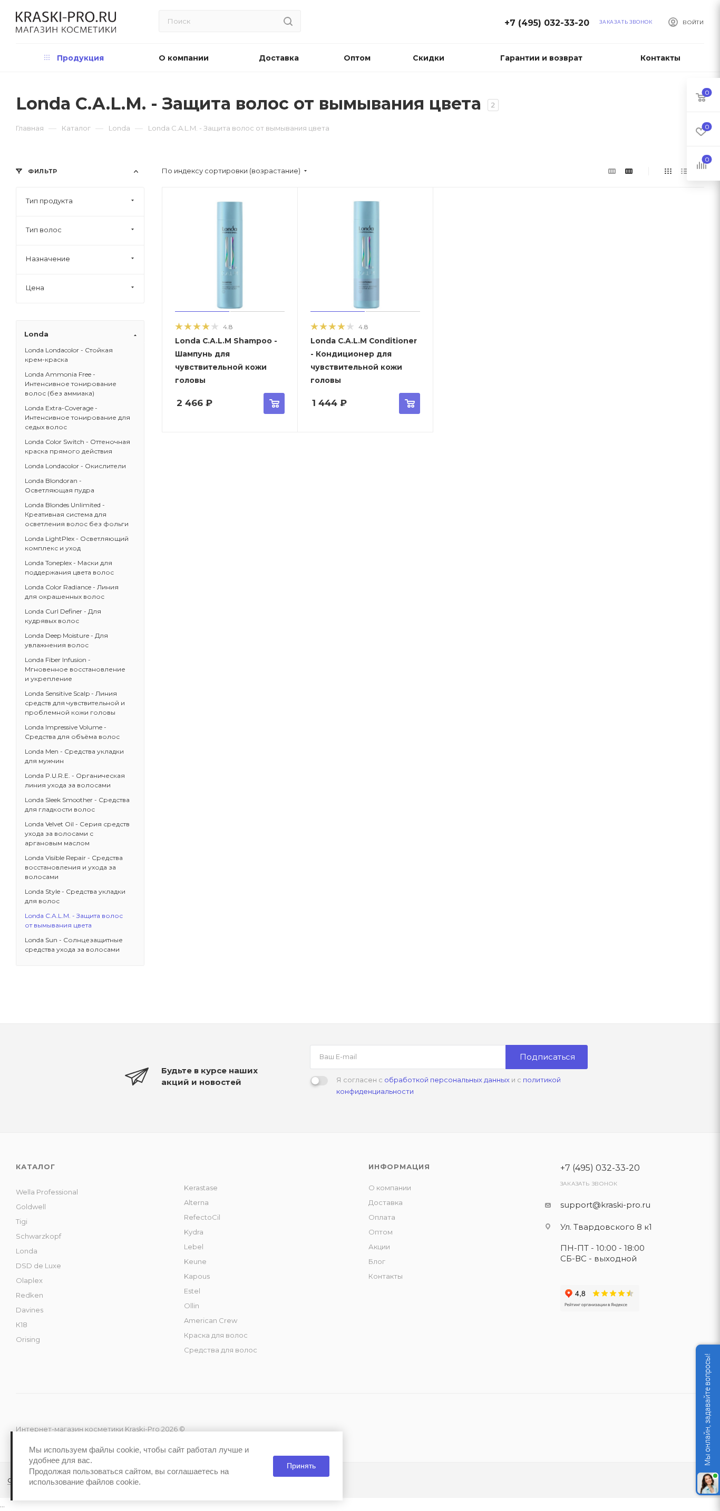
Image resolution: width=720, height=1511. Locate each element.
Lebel (193, 1246)
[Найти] (288, 21)
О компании (389, 1187)
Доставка (385, 1202)
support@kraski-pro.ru (605, 1205)
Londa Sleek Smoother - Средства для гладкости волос (77, 804)
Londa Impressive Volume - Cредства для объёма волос (72, 731)
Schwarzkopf (38, 1236)
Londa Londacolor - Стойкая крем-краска (69, 354)
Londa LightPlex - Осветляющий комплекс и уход (77, 543)
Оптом (380, 1232)
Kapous (197, 1276)
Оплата (381, 1217)
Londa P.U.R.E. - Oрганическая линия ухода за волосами (75, 780)
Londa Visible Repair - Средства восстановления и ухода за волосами (74, 867)
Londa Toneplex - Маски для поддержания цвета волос (69, 567)
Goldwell (31, 1206)
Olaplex (29, 1280)
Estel (192, 1291)
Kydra (193, 1232)
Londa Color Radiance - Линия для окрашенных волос (72, 591)
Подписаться (547, 1057)
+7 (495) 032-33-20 (550, 23)
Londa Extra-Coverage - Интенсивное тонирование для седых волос (77, 417)
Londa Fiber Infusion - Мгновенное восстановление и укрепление (75, 669)
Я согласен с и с (448, 1085)
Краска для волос (216, 1335)
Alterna (196, 1202)
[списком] (684, 171)
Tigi (21, 1221)
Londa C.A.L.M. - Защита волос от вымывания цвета (74, 920)
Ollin (191, 1305)
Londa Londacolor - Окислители (75, 466)
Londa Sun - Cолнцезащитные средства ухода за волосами (74, 944)
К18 (21, 1324)
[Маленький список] (612, 171)
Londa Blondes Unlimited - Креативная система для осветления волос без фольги (77, 514)
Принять (301, 1465)
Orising (28, 1339)
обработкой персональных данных (447, 1079)
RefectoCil (202, 1217)
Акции (379, 1246)
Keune (195, 1261)
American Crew (210, 1320)
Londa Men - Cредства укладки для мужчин (74, 756)
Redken (29, 1295)
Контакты (385, 1276)
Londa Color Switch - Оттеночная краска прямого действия (77, 446)
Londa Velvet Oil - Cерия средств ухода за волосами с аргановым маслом (77, 833)
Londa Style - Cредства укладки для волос (75, 896)
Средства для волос (220, 1350)
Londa (26, 1251)
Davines (29, 1310)
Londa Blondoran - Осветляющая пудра (59, 485)
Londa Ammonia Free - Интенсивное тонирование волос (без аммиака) (70, 383)
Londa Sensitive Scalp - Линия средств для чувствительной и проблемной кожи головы (75, 702)
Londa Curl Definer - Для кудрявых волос (63, 616)
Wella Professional (47, 1192)
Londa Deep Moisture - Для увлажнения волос (66, 640)
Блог (376, 1261)
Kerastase (201, 1187)
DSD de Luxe (38, 1265)
